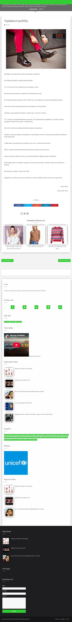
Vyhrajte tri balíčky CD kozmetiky (23, 368)
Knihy (60, 437)
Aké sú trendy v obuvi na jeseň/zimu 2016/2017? (13, 247)
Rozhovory (58, 434)
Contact (62, 619)
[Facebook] (12, 307)
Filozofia (12, 321)
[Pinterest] (48, 307)
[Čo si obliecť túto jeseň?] (35, 235)
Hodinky (22, 439)
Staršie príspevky (64, 260)
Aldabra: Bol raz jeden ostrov (22, 380)
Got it (41, 9)
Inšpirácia (18, 321)
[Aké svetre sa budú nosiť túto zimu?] (57, 235)
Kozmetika (49, 437)
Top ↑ (67, 619)
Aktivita (7, 321)
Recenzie (27, 439)
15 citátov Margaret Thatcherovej (23, 403)
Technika (22, 437)
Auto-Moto (65, 434)
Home (56, 619)
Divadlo (7, 439)
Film (40, 434)
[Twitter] (24, 307)
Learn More (33, 9)
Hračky (55, 437)
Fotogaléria (14, 434)
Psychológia (46, 434)
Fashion (38, 437)
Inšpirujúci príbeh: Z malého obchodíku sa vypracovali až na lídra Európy (33, 414)
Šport (13, 437)
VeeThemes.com (25, 619)
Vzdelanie (34, 439)
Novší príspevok (7, 260)
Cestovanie (7, 437)
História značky (14, 439)
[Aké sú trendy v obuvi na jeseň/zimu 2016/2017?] (14, 235)
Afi (12, 619)
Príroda (52, 434)
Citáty (35, 434)
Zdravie (43, 437)
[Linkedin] (36, 307)
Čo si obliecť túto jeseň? (35, 246)
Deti (27, 437)
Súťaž (17, 437)
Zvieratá (20, 434)
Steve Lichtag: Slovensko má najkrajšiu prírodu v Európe (29, 391)
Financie (32, 437)
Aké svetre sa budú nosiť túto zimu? (57, 247)
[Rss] (60, 307)
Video (25, 434)
